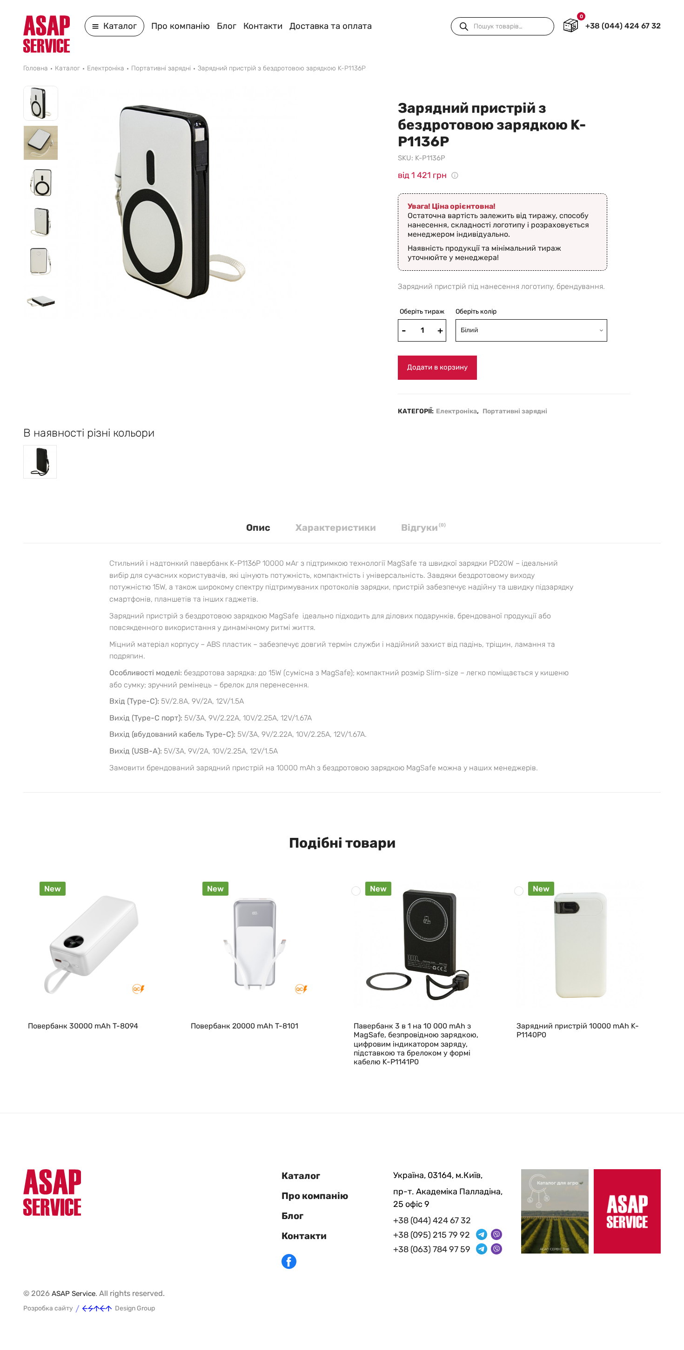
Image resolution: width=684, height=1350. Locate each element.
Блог (226, 26)
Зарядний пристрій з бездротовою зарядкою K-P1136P (282, 68)
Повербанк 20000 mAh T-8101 (244, 1025)
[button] (41, 327)
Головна (35, 68)
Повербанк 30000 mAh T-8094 (83, 1025)
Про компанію (180, 26)
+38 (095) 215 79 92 (431, 1235)
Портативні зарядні (161, 68)
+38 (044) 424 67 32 (623, 25)
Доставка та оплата (330, 26)
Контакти (262, 26)
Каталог (119, 26)
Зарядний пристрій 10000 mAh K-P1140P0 (577, 1030)
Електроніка (105, 68)
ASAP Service (73, 1293)
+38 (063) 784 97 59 (431, 1249)
